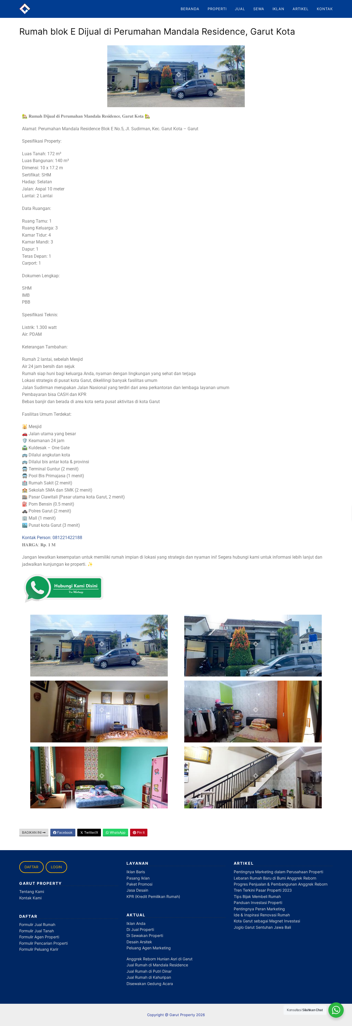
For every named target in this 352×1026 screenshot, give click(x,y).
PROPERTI (217, 9)
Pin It (140, 832)
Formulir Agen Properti (39, 937)
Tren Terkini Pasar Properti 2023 (263, 890)
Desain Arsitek (139, 941)
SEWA (258, 9)
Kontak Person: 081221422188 (52, 537)
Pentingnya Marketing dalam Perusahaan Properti (278, 871)
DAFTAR (31, 867)
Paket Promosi (139, 884)
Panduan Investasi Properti (258, 902)
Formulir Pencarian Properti (43, 943)
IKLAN (278, 9)
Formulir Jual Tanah (36, 930)
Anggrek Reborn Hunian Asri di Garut (160, 958)
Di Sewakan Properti (145, 935)
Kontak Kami (30, 897)
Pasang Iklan (138, 878)
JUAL (240, 9)
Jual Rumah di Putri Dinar (149, 971)
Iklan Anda (136, 923)
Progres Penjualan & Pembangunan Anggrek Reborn (281, 884)
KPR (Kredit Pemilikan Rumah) (153, 896)
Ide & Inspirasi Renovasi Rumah (262, 915)
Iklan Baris (136, 871)
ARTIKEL (301, 9)
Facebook (64, 832)
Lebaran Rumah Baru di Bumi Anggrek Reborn (275, 878)
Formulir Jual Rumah (37, 924)
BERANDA (190, 9)
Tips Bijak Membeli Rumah (257, 896)
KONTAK (325, 9)
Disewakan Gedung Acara (150, 983)
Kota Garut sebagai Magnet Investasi (267, 921)
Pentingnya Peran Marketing (259, 908)
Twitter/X (90, 832)
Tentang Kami (31, 891)
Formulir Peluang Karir (38, 949)
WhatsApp (117, 832)
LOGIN (56, 867)
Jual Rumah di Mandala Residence (157, 965)
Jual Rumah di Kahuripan (149, 977)
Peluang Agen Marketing (149, 947)
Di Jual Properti (140, 929)
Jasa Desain (137, 890)
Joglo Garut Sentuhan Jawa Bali (262, 927)
